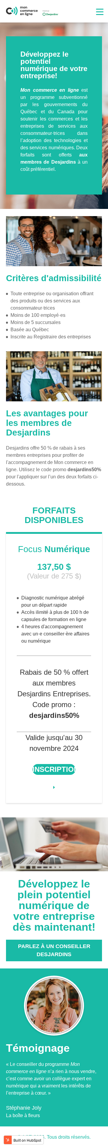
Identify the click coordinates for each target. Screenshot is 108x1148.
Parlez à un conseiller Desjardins (54, 950)
